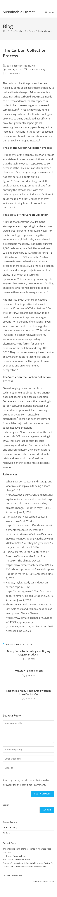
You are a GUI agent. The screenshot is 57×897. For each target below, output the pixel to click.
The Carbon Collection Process (38, 31)
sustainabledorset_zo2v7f (21, 65)
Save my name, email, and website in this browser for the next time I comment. (26, 783)
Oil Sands (7, 833)
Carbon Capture (10, 822)
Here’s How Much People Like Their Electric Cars (24, 866)
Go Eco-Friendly (36, 69)
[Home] (4, 31)
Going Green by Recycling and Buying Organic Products (28, 652)
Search (6, 804)
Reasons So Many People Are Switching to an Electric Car (28, 692)
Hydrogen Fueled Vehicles (28, 671)
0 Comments (14, 73)
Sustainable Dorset (19, 11)
